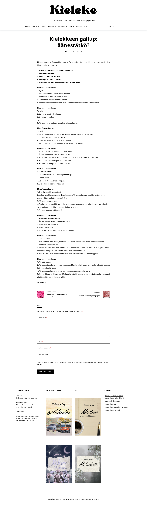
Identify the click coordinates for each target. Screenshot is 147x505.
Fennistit (51, 26)
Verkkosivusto (43, 354)
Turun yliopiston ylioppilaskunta (116, 407)
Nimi (41, 341)
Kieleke (68, 52)
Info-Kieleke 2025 (81, 26)
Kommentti (43, 317)
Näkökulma (61, 26)
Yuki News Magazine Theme (72, 499)
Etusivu (27, 26)
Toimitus (34, 26)
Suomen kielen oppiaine (113, 401)
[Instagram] (110, 26)
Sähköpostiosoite (45, 348)
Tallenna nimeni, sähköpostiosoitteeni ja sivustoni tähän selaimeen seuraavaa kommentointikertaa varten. (72, 363)
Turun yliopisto (110, 404)
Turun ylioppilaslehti (112, 410)
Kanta (43, 26)
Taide (70, 26)
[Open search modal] (114, 26)
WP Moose (95, 499)
